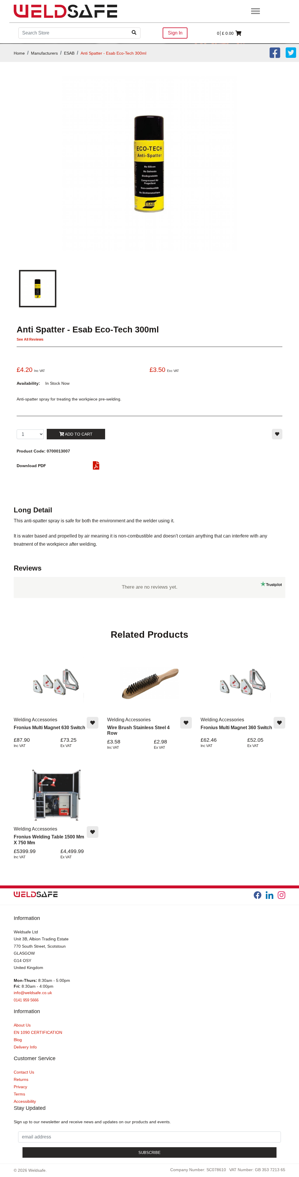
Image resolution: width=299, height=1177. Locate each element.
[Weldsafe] (65, 10)
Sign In (175, 32)
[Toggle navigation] (255, 11)
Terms (19, 1094)
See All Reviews (30, 339)
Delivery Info (25, 1047)
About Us (22, 1025)
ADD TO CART (78, 434)
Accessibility (25, 1101)
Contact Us (24, 1072)
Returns (21, 1079)
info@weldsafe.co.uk (33, 992)
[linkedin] (269, 895)
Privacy (20, 1086)
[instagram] (281, 895)
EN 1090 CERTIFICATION (38, 1032)
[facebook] (257, 895)
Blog (18, 1039)
